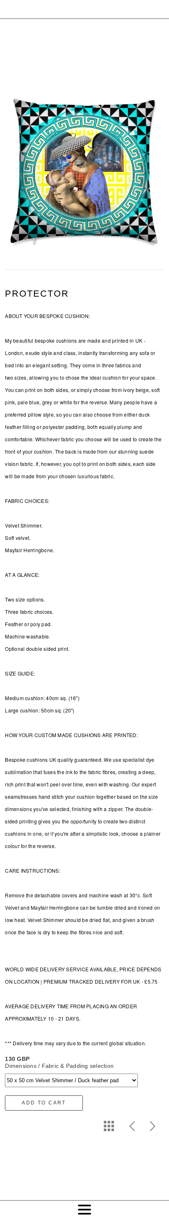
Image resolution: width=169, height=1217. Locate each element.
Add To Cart (44, 1103)
